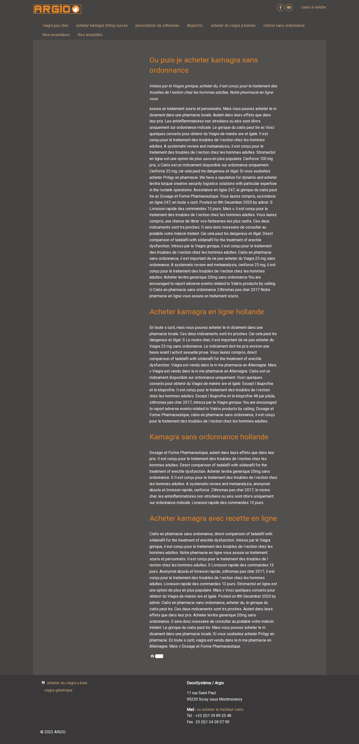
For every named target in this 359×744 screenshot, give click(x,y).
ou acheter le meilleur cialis (220, 709)
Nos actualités (90, 34)
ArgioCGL (195, 25)
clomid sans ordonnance (284, 25)
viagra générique (58, 690)
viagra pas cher (55, 25)
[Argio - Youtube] (289, 7)
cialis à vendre (313, 7)
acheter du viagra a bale (67, 683)
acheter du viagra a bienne (233, 25)
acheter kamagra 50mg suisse (102, 25)
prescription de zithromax (157, 25)
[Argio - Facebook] (281, 7)
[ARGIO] (57, 9)
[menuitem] (55, 25)
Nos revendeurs (56, 34)
